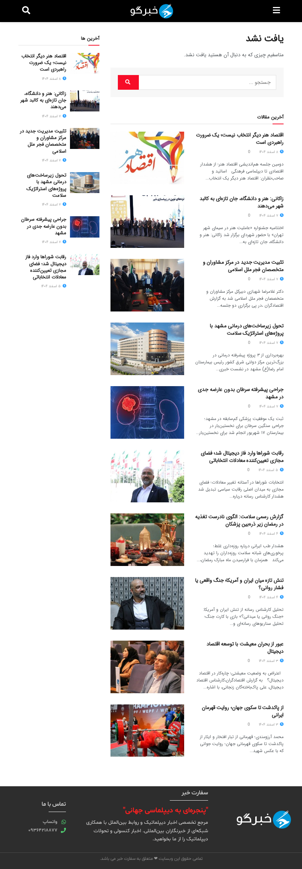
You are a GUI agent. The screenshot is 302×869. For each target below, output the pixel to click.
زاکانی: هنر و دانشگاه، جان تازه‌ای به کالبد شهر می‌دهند (242, 202)
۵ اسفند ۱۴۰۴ (269, 470)
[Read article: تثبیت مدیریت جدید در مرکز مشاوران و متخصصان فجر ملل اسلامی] (147, 285)
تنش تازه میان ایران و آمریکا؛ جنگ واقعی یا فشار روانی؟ (239, 584)
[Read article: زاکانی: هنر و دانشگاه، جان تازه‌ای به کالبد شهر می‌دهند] (147, 221)
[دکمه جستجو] (26, 11)
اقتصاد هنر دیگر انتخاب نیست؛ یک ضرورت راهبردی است (240, 138)
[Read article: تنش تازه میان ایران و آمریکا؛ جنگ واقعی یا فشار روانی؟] (147, 603)
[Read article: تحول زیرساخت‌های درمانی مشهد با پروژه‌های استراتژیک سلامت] (147, 349)
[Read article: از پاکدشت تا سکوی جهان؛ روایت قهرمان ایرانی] (147, 730)
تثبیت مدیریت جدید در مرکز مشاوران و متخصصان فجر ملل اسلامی (243, 266)
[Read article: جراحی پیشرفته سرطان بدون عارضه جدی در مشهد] (147, 412)
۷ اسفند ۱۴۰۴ (269, 215)
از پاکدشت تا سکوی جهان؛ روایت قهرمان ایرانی (243, 711)
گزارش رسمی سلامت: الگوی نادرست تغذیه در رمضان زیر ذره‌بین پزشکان (239, 520)
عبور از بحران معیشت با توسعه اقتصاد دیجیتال (245, 647)
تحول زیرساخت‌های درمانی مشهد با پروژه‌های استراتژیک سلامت (247, 329)
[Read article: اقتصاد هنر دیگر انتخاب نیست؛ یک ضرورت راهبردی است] (147, 158)
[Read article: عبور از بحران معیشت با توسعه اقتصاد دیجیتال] (147, 667)
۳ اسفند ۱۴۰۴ (269, 661)
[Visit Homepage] (151, 11)
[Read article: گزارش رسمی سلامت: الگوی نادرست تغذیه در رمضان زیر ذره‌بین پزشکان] (147, 539)
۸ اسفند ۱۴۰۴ (269, 152)
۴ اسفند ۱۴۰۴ (269, 534)
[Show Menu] (276, 11)
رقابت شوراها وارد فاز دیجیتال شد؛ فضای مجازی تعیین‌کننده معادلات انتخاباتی (242, 456)
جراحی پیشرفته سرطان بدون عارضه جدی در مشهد (241, 393)
